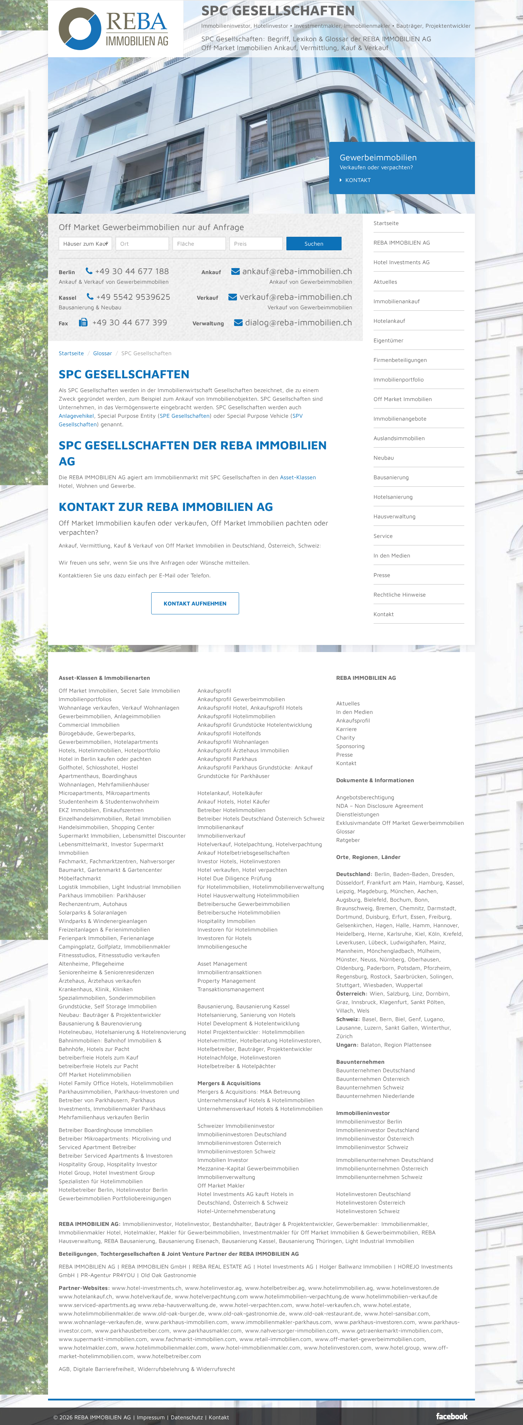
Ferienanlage (137, 938)
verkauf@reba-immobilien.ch (295, 296)
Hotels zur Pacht (108, 1049)
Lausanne (348, 1027)
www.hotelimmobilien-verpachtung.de (299, 1296)
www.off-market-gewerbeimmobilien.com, (370, 1339)
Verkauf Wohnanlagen (150, 707)
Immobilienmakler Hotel (90, 1232)
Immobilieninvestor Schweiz (372, 1147)
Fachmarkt (72, 861)
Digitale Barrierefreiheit (103, 1369)
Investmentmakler (266, 1232)
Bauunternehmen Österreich (373, 1079)
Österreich (350, 993)
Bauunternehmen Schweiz (370, 1087)
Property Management (226, 980)
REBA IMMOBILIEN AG (402, 242)
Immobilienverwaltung (226, 1177)
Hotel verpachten (264, 869)
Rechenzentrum (79, 904)
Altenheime (73, 963)
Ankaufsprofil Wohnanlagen (233, 741)
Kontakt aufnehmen (195, 603)
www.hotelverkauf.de (143, 1296)
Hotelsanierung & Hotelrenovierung (140, 1032)
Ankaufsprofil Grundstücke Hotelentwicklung (254, 724)
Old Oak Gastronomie (168, 1275)
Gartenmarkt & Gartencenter (125, 869)
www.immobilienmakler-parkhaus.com (281, 1322)
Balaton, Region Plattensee (396, 1044)
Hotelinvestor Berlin (142, 1189)
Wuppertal (409, 985)
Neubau (384, 457)
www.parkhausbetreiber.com (132, 1330)
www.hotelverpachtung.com (211, 1296)
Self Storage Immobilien (125, 1006)
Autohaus (115, 904)
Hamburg (431, 882)
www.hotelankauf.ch (85, 1296)
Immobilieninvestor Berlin (369, 1121)
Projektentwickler (138, 1015)
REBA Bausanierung (129, 1241)
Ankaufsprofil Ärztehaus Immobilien (243, 750)
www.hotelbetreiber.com (169, 1356)
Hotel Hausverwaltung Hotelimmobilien (248, 895)
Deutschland (353, 874)
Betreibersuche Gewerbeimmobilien (243, 904)
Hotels (67, 750)
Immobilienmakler (404, 1224)
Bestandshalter (232, 1224)
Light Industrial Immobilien (146, 887)
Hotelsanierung (393, 496)
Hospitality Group (81, 1164)
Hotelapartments (136, 741)
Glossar (102, 353)
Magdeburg (372, 891)
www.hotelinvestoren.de (407, 1288)
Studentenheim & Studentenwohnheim (109, 801)
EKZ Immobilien (79, 810)
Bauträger (96, 1015)
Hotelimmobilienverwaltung (288, 887)
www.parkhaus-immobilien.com (186, 1322)
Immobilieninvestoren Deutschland (241, 1134)
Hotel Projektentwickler (227, 1032)
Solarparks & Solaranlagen (93, 912)
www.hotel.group (397, 1347)
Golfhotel (71, 767)
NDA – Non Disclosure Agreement (379, 805)
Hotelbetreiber (216, 1066)
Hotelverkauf (214, 844)
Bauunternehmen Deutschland (375, 1070)
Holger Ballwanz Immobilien (355, 1266)
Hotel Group (74, 1172)
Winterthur (435, 1027)
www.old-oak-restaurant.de (325, 1313)
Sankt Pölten (427, 1002)
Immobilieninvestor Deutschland (377, 1130)
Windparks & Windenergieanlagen (103, 921)
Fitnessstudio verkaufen (129, 955)
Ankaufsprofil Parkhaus (227, 759)
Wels (363, 1010)
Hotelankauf (389, 320)
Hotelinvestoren (260, 861)
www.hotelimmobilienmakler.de (100, 1313)
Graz (342, 1002)
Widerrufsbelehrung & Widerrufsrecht (186, 1369)
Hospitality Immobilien (226, 921)
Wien (376, 993)
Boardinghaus (119, 776)
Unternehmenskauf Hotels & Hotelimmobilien (256, 1100)
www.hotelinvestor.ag (213, 1288)
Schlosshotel (102, 767)
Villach (344, 1010)
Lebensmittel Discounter (154, 835)
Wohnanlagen (76, 784)
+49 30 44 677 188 (132, 271)
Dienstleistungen (357, 814)
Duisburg (377, 916)
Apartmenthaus (79, 776)
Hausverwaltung (395, 516)
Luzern (372, 1027)
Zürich (344, 1036)
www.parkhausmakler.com (207, 1330)
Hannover (445, 925)
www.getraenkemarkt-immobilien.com (392, 1330)
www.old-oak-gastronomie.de (246, 1313)
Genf (414, 1019)
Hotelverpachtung (299, 844)
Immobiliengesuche (222, 946)
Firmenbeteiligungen (400, 360)
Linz (417, 993)
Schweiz (347, 1019)
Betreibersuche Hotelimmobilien (238, 912)
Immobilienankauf (397, 301)
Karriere (346, 729)
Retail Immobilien (148, 818)
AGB (64, 1369)
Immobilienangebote (400, 418)
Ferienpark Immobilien (88, 938)
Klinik (102, 989)
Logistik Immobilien (84, 887)
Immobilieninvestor (147, 1224)
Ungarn (346, 1044)
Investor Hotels (216, 861)
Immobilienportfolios (85, 699)
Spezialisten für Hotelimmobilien (101, 1181)
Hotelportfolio (142, 750)
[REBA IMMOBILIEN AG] (113, 28)
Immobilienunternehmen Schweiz (379, 1177)
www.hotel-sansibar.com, (397, 1313)
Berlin (382, 874)
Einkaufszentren (123, 810)
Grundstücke (75, 1006)
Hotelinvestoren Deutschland (373, 1194)
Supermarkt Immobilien (89, 835)
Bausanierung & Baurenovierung (100, 1023)
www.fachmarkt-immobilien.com (193, 1339)
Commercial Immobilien (89, 724)
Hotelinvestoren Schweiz (368, 1211)
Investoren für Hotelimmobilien (237, 929)
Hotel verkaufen (218, 869)
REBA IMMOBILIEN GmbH (153, 1266)
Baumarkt (71, 869)
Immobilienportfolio (399, 379)
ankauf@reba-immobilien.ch (297, 271)
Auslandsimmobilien (399, 438)
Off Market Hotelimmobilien (95, 1074)
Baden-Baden (410, 874)
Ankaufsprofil (214, 690)
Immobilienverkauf (221, 835)
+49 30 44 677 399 (129, 322)
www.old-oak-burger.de (174, 1313)
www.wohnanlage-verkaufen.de (100, 1322)
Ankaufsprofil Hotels (276, 707)
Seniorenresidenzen (129, 972)
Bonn (421, 899)
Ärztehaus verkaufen (114, 980)
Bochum (400, 899)
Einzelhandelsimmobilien (90, 818)
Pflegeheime (108, 963)
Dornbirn (437, 993)
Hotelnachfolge (217, 1057)
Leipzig (345, 891)
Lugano (433, 1019)
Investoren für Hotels (224, 938)
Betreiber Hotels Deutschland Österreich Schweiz (260, 818)
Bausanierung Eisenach (188, 1241)
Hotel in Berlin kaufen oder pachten (105, 759)
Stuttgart (348, 985)
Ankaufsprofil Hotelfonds (229, 733)
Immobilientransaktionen (229, 972)
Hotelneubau (75, 1032)
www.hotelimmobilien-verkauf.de (394, 1296)
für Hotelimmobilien (223, 887)
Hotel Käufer (253, 801)
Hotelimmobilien (100, 750)
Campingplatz (76, 946)
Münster (346, 959)
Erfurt (399, 916)
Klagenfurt (393, 1002)
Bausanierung (391, 477)
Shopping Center (132, 827)
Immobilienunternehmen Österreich (382, 1168)
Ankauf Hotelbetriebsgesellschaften (243, 852)
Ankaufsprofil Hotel (222, 707)
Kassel (454, 882)
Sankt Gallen (401, 1027)
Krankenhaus (75, 989)
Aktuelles (385, 281)
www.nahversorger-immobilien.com (291, 1330)
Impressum (151, 1417)
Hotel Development (222, 1023)
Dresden (442, 874)
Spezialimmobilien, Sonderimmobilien (107, 997)
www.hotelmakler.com (88, 1347)
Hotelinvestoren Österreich (370, 1202)
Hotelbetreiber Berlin (86, 1189)
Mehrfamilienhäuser (123, 784)
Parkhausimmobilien (85, 1091)
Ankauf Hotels (215, 801)
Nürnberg (392, 959)
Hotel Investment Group (124, 1172)
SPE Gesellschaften (185, 415)
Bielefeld (375, 899)
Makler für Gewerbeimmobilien (199, 1232)
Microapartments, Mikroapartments (104, 793)
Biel (400, 1019)
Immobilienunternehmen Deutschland (384, 1160)
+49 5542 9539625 (133, 296)
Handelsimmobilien (83, 827)
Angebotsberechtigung (365, 797)
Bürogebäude (76, 733)
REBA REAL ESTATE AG (221, 1266)
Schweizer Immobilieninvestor (236, 1125)
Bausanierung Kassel (263, 1006)
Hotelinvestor (192, 1224)
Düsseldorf (349, 882)
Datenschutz (187, 1417)
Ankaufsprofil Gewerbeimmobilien (241, 699)
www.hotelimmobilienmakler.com (164, 1347)
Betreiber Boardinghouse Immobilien (106, 1130)
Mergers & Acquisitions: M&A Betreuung (248, 1091)
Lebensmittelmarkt (83, 844)
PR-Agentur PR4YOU (108, 1275)
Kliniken (123, 989)
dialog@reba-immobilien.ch (298, 322)
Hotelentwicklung (277, 1023)
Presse (382, 575)
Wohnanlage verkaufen (88, 707)
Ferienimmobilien (127, 929)
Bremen (386, 908)
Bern (386, 1019)
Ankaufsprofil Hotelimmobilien (236, 716)
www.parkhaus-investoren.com (374, 1322)
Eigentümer (388, 340)
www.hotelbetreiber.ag (275, 1288)
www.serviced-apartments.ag (97, 1305)
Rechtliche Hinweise (400, 594)
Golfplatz (109, 946)
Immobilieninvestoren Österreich (239, 1143)
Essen (418, 916)
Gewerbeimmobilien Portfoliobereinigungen (115, 1198)
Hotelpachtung (253, 844)
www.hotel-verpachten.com (256, 1305)
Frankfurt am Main (391, 882)
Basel (369, 1019)
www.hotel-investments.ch (146, 1288)
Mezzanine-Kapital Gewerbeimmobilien (248, 1168)
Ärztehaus (71, 980)
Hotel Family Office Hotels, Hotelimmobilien (116, 1083)
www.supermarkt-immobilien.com (103, 1339)
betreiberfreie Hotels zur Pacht (98, 1066)
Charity (345, 737)
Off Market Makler (221, 1185)
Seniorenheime (78, 972)
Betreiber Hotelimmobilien (231, 810)
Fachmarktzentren (113, 861)
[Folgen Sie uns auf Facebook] (452, 1416)
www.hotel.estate (386, 1305)
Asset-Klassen (298, 477)
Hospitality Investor (132, 1164)
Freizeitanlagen (78, 929)
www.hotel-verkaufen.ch (328, 1305)
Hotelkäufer (247, 793)
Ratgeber (348, 840)
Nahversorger (157, 861)
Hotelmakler (139, 1232)
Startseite (386, 223)
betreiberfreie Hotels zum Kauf (98, 1057)
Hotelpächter (259, 1066)
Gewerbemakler (356, 1224)
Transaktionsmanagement (230, 989)
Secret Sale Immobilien (150, 690)
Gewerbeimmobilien (85, 716)
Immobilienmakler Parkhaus (129, 1108)
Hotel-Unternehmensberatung (236, 1211)
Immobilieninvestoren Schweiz (236, 1151)
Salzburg (398, 993)
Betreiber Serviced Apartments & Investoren (116, 1155)
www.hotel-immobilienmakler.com (255, 1347)
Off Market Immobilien (403, 399)
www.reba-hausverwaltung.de (177, 1305)
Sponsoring (350, 746)
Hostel (130, 767)
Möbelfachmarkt (80, 878)
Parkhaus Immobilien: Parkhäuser (102, 895)
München (402, 891)
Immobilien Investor (222, 1160)
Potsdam (408, 968)
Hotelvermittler (217, 1040)
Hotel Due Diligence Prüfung (234, 878)
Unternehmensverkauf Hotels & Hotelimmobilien (260, 1108)
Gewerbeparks (115, 733)
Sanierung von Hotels (267, 1015)
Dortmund (349, 916)
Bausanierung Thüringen (310, 1241)
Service (383, 536)
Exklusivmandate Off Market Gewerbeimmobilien (400, 823)
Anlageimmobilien (137, 716)
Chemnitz (412, 908)
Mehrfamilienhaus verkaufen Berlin (104, 1117)
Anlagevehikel (76, 415)
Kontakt (358, 180)
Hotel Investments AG (402, 262)
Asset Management (222, 963)
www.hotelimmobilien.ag (340, 1288)
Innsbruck (364, 1002)
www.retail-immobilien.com (275, 1339)
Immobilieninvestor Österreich (375, 1138)
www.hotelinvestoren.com (337, 1347)
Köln (434, 933)
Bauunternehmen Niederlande (375, 1096)
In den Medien (392, 555)
